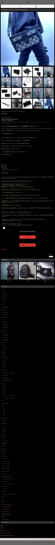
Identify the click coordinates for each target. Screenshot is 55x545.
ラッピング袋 (5, 403)
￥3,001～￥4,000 (5, 463)
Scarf (4, 360)
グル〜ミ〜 (5, 488)
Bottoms (4, 309)
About (3, 525)
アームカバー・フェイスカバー (9, 372)
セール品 (4, 436)
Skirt (4, 319)
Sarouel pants (6, 314)
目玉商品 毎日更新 (6, 514)
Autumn (3, 451)
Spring (3, 446)
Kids (3, 405)
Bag (4, 352)
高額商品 (4, 443)
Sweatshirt (5, 297)
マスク (4, 390)
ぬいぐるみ (5, 357)
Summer (4, 448)
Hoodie (4, 299)
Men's (3, 501)
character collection (6, 506)
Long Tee (5, 294)
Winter (3, 453)
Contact (4, 530)
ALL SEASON (4, 456)
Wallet (4, 362)
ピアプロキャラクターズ (8, 478)
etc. (3, 400)
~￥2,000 (4, 458)
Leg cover (5, 370)
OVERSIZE (4, 420)
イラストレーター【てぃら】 (8, 483)
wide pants (5, 327)
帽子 (4, 355)
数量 (2, 227)
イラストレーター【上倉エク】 (9, 494)
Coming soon (5, 441)
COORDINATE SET (5, 511)
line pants (5, 329)
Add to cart (27, 237)
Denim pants (6, 337)
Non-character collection (7, 504)
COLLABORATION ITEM (6, 476)
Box (3, 438)
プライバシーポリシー (6, 532)
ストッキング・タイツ (7, 380)
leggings (5, 322)
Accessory (5, 347)
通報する (51, 256)
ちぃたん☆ (5, 481)
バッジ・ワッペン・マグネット (9, 395)
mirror (4, 367)
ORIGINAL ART (6, 509)
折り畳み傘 (5, 377)
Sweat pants (5, 312)
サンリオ (5, 486)
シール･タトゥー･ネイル (8, 398)
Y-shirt (4, 302)
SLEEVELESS (5, 307)
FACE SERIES (4, 418)
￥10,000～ (4, 473)
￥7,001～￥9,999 (5, 471)
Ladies (3, 496)
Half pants (5, 317)
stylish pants (5, 324)
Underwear (5, 375)
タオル (4, 393)
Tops (3, 289)
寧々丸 (4, 491)
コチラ (34, 126)
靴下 (4, 383)
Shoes (4, 350)
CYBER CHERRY (5, 519)
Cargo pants (5, 340)
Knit (4, 304)
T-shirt (4, 292)
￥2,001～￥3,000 (5, 461)
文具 (4, 388)
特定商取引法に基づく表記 (7, 535)
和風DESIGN (4, 423)
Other (4, 332)
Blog (3, 527)
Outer (3, 342)
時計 (4, 365)
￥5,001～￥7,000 (5, 468)
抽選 (3, 516)
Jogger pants (6, 335)
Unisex (3, 499)
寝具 (4, 385)
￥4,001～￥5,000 (5, 466)
